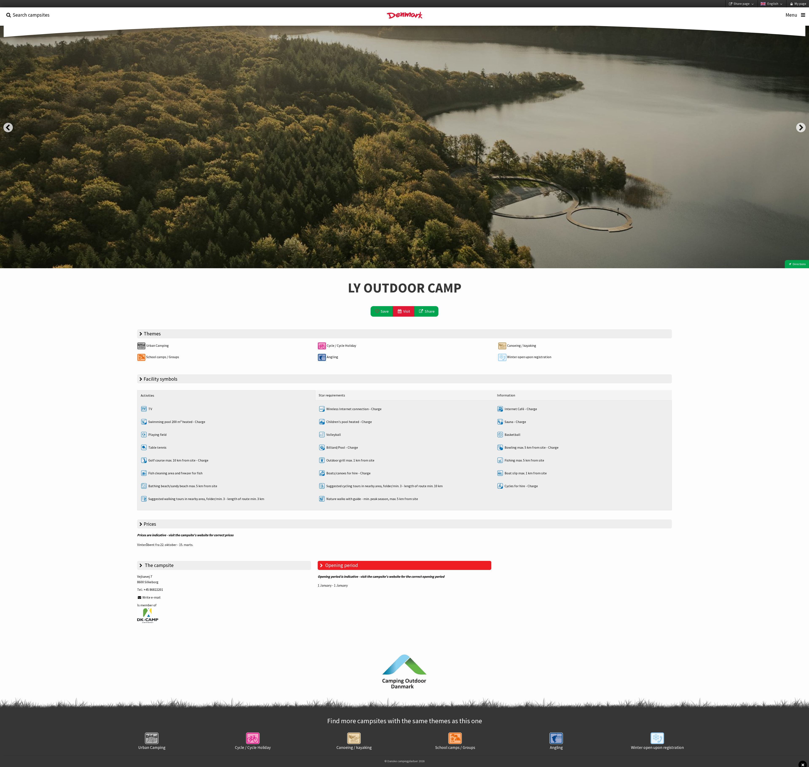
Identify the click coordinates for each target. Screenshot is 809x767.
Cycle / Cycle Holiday (341, 345)
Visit (406, 311)
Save (384, 311)
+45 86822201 (153, 589)
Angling (332, 357)
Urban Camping (157, 345)
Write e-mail (151, 597)
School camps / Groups (162, 357)
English (773, 3)
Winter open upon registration (528, 357)
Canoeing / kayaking (521, 345)
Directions (799, 264)
